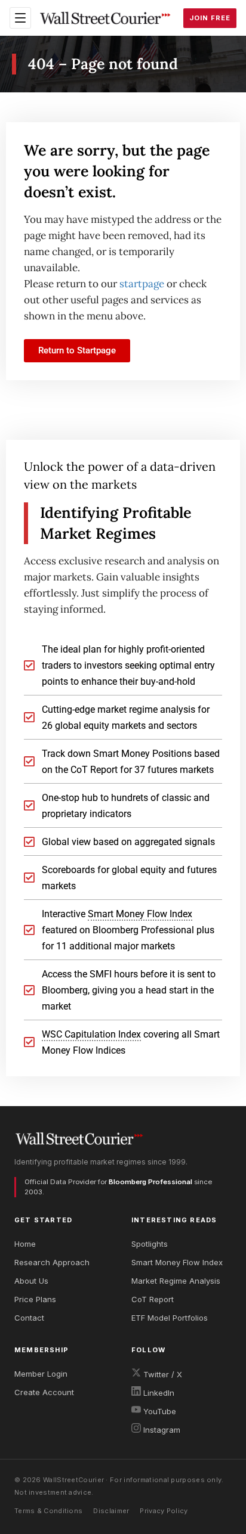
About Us (31, 1280)
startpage (141, 283)
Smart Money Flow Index (177, 1262)
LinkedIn (157, 1393)
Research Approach (52, 1262)
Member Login (40, 1373)
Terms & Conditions (48, 1511)
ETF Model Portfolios (169, 1317)
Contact (29, 1317)
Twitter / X (161, 1374)
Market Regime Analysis (175, 1280)
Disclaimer (111, 1511)
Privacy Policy (163, 1511)
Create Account (44, 1392)
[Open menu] (20, 18)
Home (25, 1244)
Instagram (160, 1429)
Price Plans (35, 1299)
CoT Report (152, 1299)
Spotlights (149, 1244)
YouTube (158, 1411)
